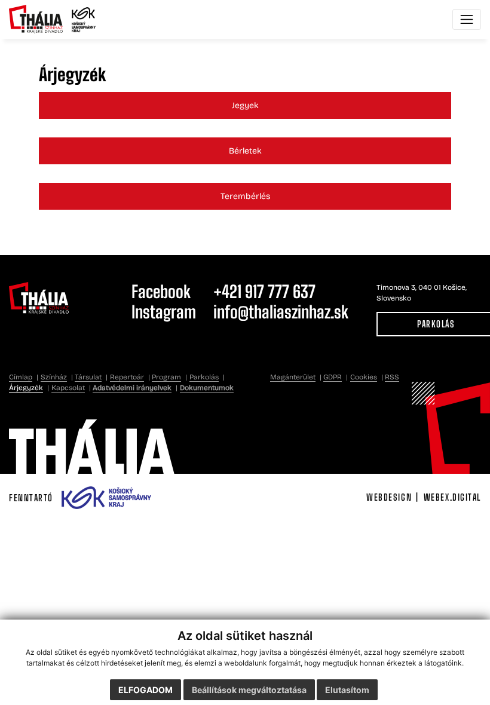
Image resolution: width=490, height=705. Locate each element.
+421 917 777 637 (264, 291)
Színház (54, 377)
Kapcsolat (68, 388)
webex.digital (452, 497)
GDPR (332, 377)
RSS (392, 377)
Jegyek (245, 105)
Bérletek (245, 151)
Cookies (363, 377)
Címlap (20, 377)
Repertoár (127, 377)
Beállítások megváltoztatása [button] (249, 690)
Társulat (88, 377)
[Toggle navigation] (467, 19)
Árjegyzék (26, 388)
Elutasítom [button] (347, 690)
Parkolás (204, 377)
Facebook (161, 291)
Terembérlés (245, 196)
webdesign (389, 497)
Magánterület (293, 377)
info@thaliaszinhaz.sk (280, 312)
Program (166, 377)
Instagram (163, 312)
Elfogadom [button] (145, 690)
